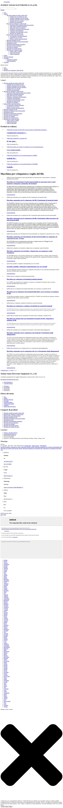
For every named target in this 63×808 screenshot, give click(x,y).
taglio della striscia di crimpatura (17, 28)
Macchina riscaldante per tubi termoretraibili (17, 41)
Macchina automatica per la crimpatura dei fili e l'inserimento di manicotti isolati (32, 200)
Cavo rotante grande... (14, 150)
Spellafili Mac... (12, 158)
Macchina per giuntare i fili (16, 33)
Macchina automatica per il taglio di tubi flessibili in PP (48, 447)
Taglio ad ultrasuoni (14, 54)
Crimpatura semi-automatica (16, 30)
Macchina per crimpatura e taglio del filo (16, 23)
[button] (31, 755)
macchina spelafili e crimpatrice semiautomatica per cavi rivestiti (27, 266)
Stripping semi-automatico (16, 22)
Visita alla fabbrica (11, 61)
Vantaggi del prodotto (12, 59)
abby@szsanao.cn (8, 382)
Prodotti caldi (27, 445)
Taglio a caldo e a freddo (16, 51)
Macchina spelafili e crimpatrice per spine (11, 447)
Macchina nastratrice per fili (13, 40)
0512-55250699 (7, 464)
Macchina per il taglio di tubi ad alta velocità (11, 448)
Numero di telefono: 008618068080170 (13, 487)
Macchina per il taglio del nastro (14, 50)
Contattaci (6, 62)
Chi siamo (6, 58)
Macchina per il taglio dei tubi (14, 48)
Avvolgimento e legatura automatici (18, 36)
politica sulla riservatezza (10, 406)
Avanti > (6, 370)
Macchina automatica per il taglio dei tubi (33, 448)
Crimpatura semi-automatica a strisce (19, 32)
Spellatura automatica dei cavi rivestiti (19, 18)
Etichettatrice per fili (12, 43)
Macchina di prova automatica (14, 45)
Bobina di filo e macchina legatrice (15, 34)
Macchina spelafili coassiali (27, 447)
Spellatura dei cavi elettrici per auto (18, 16)
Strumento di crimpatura (12, 102)
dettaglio (13, 194)
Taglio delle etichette (15, 52)
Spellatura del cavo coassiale (17, 21)
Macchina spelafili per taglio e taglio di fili (17, 15)
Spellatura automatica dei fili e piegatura (19, 19)
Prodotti (6, 14)
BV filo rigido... (12, 141)
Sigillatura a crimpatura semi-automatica (19, 29)
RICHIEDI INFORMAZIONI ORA (10, 379)
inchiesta (9, 194)
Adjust (10, 806)
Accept (2, 806)
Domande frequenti (8, 57)
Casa (5, 12)
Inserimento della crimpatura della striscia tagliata (22, 25)
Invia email (3, 514)
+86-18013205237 (8, 383)
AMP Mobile (43, 445)
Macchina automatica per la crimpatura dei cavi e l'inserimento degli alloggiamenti (33, 351)
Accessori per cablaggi (12, 47)
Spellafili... (10, 167)
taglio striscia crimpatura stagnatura (18, 26)
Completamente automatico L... (17, 133)
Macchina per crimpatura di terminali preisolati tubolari (24, 279)
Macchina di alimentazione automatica (16, 44)
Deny (7, 806)
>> (9, 370)
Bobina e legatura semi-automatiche (18, 39)
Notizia (5, 55)
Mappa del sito (35, 445)
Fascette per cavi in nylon (16, 37)
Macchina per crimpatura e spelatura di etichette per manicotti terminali (29, 306)
